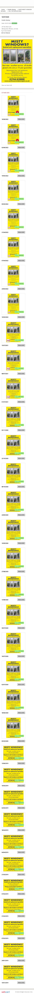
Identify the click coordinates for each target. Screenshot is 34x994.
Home (3, 9)
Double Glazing (12, 9)
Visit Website (6, 33)
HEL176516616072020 (14, 11)
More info (21, 119)
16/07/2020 (5, 17)
